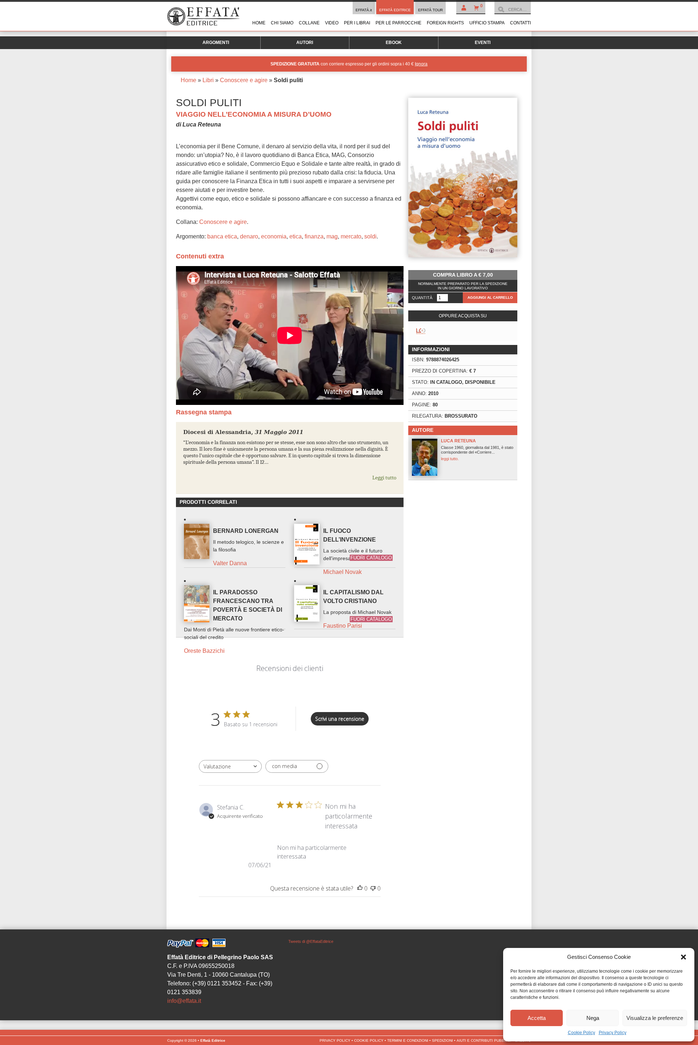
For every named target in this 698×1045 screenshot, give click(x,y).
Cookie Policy (581, 1032)
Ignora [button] (421, 64)
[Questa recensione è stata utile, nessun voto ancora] (359, 888)
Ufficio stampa (487, 22)
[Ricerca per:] (512, 9)
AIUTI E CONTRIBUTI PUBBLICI (484, 1040)
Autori (304, 42)
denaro (249, 236)
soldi (370, 236)
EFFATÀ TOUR (430, 10)
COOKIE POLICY (369, 1040)
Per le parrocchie (398, 22)
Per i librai (357, 22)
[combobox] (230, 766)
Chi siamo (282, 22)
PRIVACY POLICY (335, 1040)
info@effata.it (184, 1001)
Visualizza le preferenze (654, 1018)
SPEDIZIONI (442, 1040)
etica (295, 236)
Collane (309, 22)
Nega (592, 1018)
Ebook (394, 42)
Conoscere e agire (244, 80)
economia (273, 236)
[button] (683, 957)
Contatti (520, 22)
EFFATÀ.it (364, 10)
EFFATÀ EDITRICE (395, 10)
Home (258, 22)
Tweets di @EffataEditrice (310, 941)
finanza (314, 236)
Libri (208, 80)
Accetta (536, 1018)
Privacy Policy (612, 1032)
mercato (351, 236)
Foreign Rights (445, 22)
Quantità (422, 298)
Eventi (482, 42)
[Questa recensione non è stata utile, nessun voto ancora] (373, 888)
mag (332, 236)
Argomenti (215, 42)
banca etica (222, 236)
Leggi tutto (384, 477)
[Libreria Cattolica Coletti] (420, 331)
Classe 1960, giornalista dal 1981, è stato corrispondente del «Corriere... (477, 449)
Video (331, 22)
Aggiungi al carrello (490, 298)
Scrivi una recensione (339, 718)
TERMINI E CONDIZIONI (407, 1040)
